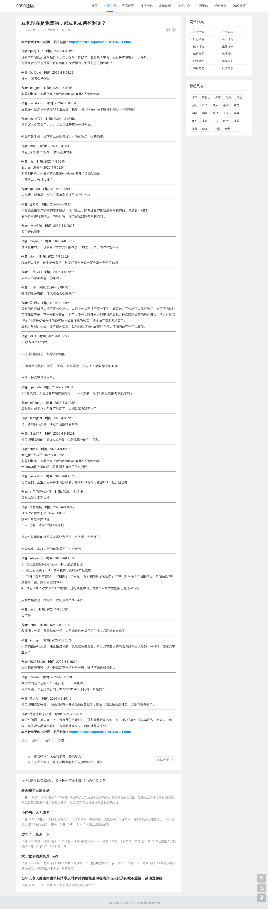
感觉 (205, 113)
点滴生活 (109, 5)
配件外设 (198, 60)
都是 (215, 113)
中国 (215, 120)
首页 (94, 5)
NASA (205, 128)
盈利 (48, 740)
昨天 (226, 120)
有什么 (206, 97)
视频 (236, 113)
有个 (205, 105)
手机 (194, 105)
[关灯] (261, 888)
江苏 (236, 120)
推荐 (194, 97)
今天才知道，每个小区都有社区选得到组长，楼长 (68, 762)
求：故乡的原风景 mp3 (39, 856)
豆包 (35, 740)
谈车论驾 (165, 5)
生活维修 (202, 5)
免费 (61, 740)
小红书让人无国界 (35, 812)
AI (237, 128)
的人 (215, 105)
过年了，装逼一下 (35, 834)
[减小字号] (174, 30)
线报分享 (198, 53)
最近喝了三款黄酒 (35, 790)
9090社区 (25, 5)
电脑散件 (227, 53)
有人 (194, 120)
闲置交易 (198, 68)
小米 (205, 120)
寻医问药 (128, 5)
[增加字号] (168, 30)
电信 (239, 97)
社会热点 (227, 68)
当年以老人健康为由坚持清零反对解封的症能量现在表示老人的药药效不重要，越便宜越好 (92, 878)
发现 (229, 97)
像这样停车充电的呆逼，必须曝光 (57, 756)
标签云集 (220, 5)
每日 (194, 128)
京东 (226, 113)
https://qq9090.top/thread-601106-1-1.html (100, 42)
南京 (226, 105)
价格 (228, 128)
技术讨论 (183, 5)
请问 (194, 113)
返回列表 (163, 759)
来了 (218, 97)
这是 (236, 105)
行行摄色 (146, 5)
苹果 (217, 128)
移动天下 (227, 60)
